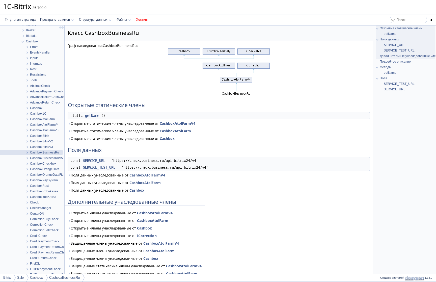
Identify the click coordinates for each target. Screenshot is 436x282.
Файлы (122, 19)
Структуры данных (93, 19)
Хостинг (142, 19)
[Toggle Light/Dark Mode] (431, 20)
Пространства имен (55, 19)
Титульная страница (20, 19)
